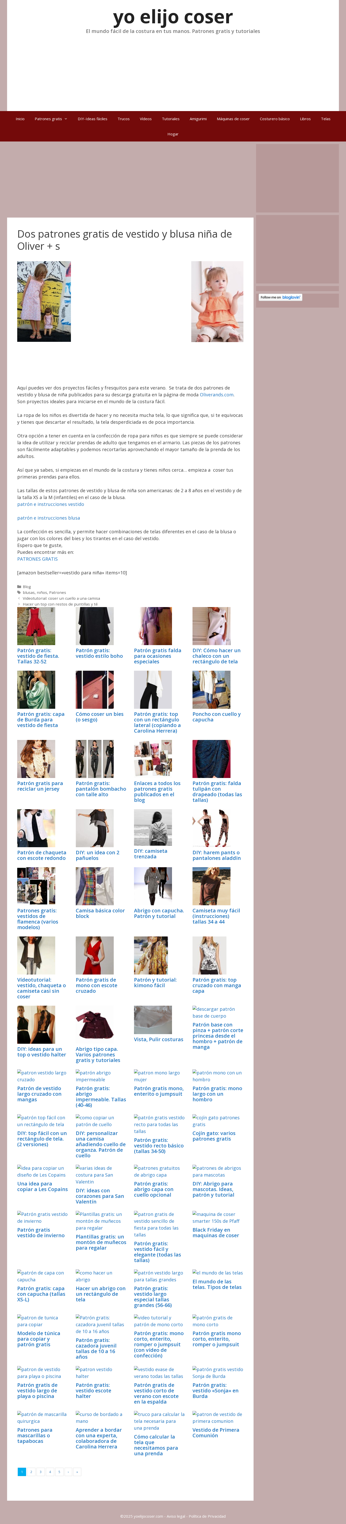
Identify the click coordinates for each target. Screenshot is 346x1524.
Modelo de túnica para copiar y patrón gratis (38, 1339)
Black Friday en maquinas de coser (216, 1232)
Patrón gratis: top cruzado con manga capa (217, 985)
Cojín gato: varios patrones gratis (214, 1136)
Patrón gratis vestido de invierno (41, 1232)
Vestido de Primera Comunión (216, 1432)
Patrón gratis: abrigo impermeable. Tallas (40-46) (101, 1096)
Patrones (57, 592)
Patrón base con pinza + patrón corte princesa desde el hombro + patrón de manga (218, 1035)
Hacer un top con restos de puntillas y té (60, 604)
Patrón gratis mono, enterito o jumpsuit (159, 1091)
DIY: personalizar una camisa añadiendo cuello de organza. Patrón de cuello (101, 1144)
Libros (305, 118)
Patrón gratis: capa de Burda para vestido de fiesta (41, 720)
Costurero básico (275, 118)
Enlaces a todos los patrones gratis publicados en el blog (157, 791)
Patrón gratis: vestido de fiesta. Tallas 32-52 (38, 656)
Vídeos (146, 118)
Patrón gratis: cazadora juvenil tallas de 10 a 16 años (96, 1348)
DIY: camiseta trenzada (150, 853)
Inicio (20, 118)
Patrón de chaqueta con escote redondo (41, 855)
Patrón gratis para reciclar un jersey (40, 786)
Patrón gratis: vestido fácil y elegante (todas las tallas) (157, 1252)
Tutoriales (171, 118)
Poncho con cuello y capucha (217, 717)
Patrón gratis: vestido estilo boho (99, 653)
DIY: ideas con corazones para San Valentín (100, 1196)
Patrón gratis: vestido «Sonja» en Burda (216, 1390)
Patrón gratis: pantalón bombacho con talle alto (101, 789)
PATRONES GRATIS (37, 559)
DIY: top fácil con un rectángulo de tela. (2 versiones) (42, 1139)
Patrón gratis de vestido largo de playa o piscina (37, 1390)
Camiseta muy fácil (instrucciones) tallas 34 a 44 (216, 916)
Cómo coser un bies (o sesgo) (100, 717)
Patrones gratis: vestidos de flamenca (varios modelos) (37, 919)
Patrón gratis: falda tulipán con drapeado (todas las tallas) (217, 791)
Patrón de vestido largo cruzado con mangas (39, 1094)
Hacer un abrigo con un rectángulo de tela (101, 1294)
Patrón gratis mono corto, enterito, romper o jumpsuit (217, 1339)
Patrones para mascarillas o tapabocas (34, 1435)
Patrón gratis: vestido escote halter (93, 1390)
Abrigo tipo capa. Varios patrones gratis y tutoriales (98, 1054)
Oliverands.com (217, 395)
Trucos (124, 118)
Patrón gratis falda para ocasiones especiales (157, 656)
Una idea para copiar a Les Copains (42, 1186)
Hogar (173, 133)
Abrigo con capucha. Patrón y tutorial (159, 913)
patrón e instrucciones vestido (50, 504)
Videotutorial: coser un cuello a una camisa (61, 598)
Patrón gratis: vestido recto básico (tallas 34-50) (159, 1146)
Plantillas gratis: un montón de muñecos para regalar (101, 1242)
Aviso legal (176, 1516)
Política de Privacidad (207, 1516)
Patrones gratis (48, 118)
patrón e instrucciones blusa (48, 518)
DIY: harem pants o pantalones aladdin (217, 855)
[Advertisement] (173, 70)
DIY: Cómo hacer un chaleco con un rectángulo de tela (217, 656)
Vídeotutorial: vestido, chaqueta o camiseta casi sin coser (41, 988)
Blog (27, 586)
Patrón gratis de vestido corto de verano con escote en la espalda (156, 1393)
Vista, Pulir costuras (158, 1039)
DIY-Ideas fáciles (92, 118)
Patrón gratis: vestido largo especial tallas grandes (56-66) (153, 1296)
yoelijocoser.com (148, 1516)
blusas (29, 592)
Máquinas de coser (233, 118)
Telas (326, 118)
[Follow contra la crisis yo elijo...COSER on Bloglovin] (280, 299)
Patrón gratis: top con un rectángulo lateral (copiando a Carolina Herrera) (157, 722)
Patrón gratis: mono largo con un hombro (217, 1094)
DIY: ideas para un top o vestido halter (41, 1051)
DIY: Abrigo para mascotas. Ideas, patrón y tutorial (213, 1189)
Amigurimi (198, 118)
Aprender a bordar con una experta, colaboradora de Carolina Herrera (99, 1438)
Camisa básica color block (100, 913)
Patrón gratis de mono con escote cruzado (96, 985)
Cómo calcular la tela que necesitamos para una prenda (156, 1445)
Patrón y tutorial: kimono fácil (155, 982)
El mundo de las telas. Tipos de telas (217, 1284)
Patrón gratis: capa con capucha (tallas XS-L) (41, 1294)
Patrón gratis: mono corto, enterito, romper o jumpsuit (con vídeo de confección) (159, 1344)
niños (42, 592)
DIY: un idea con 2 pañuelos (97, 855)
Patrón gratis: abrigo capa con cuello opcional (154, 1189)
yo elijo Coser (173, 16)
